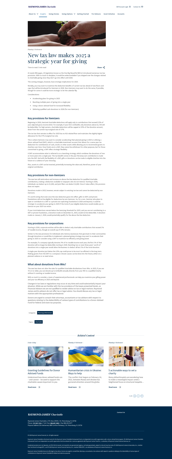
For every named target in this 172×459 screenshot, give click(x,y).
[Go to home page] (42, 7)
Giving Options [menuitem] (67, 14)
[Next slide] (142, 396)
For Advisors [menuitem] (96, 14)
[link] (34, 387)
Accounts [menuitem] (121, 14)
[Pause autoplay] (138, 396)
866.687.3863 (54, 423)
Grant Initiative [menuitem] (109, 14)
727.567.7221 (37, 423)
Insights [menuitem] (43, 14)
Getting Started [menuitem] (83, 14)
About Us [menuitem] (32, 14)
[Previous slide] (134, 396)
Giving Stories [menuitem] (54, 14)
